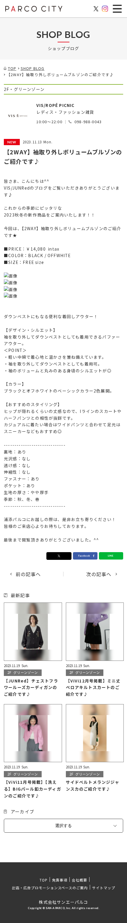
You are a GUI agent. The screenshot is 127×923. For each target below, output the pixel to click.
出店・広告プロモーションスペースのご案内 (50, 887)
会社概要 (79, 879)
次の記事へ (99, 574)
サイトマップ (103, 887)
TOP (44, 879)
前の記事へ (28, 574)
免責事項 (59, 879)
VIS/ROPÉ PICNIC (55, 105)
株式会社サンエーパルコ (63, 902)
